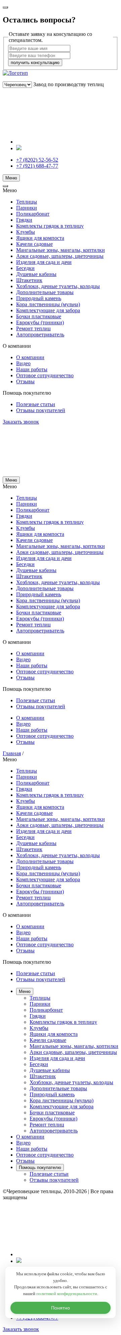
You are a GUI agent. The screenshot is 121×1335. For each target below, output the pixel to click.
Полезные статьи (35, 404)
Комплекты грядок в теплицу (50, 226)
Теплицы (26, 202)
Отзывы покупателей (40, 410)
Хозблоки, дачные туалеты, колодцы (58, 286)
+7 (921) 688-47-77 (37, 166)
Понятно (60, 1308)
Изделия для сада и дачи (44, 262)
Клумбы (25, 232)
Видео (23, 363)
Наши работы (31, 369)
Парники (26, 208)
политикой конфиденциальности (66, 1293)
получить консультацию (35, 62)
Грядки (24, 220)
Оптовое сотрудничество (45, 375)
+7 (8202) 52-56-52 (37, 160)
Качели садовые (34, 244)
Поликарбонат (32, 214)
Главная (12, 753)
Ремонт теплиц (33, 328)
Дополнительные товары (45, 292)
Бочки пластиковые (38, 316)
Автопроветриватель (40, 334)
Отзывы (25, 381)
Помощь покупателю (40, 1167)
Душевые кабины (36, 274)
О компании (30, 357)
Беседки (25, 268)
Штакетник (29, 280)
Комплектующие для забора (48, 310)
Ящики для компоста (40, 238)
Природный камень (38, 298)
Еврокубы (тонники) (40, 322)
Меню (11, 177)
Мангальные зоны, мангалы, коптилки (60, 250)
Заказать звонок (21, 422)
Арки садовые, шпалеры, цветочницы (60, 256)
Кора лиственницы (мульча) (48, 304)
